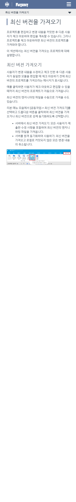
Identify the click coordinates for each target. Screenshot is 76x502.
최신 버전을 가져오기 (17, 12)
